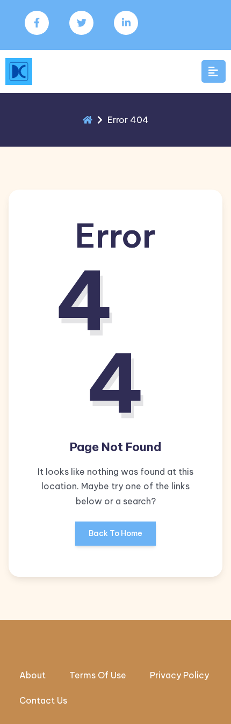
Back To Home (115, 533)
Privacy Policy (179, 675)
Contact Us (43, 700)
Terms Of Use (97, 675)
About (32, 675)
